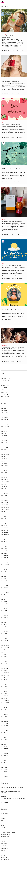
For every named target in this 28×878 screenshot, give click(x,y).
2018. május (4, 599)
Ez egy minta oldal (5, 380)
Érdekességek (5, 263)
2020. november (4, 530)
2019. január (4, 580)
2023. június (4, 458)
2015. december (4, 665)
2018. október (4, 587)
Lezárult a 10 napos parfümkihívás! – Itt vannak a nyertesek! (13, 796)
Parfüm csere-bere (5, 839)
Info (2, 820)
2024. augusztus (5, 426)
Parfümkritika (4, 219)
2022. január (4, 497)
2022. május (4, 488)
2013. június (4, 735)
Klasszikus (3, 829)
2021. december (4, 500)
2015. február (4, 688)
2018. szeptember (5, 590)
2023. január (4, 470)
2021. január (4, 525)
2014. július (3, 705)
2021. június (4, 514)
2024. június (4, 431)
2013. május (4, 737)
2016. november (4, 640)
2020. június (4, 541)
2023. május (4, 461)
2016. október (4, 642)
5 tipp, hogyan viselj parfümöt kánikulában (11, 265)
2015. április (4, 684)
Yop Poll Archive (5, 396)
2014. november (4, 695)
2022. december (4, 472)
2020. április (4, 546)
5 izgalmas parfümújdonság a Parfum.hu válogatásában (11, 802)
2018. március (4, 603)
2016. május (4, 654)
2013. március (4, 741)
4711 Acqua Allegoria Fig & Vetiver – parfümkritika (13, 798)
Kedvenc (3, 827)
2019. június (4, 569)
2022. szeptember (5, 479)
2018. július (3, 594)
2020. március (4, 548)
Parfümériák (4, 843)
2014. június (4, 707)
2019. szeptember (5, 562)
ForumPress (4, 382)
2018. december (4, 583)
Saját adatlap (4, 394)
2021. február (4, 523)
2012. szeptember (5, 755)
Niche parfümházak (5, 834)
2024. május (4, 433)
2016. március (4, 659)
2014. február (4, 716)
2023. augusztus (5, 454)
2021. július (3, 511)
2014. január (4, 718)
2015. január (4, 691)
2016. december (4, 638)
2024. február (4, 440)
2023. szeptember (5, 451)
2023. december (4, 445)
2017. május (4, 626)
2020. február (4, 550)
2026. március (4, 408)
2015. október (4, 670)
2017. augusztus (5, 619)
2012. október (4, 753)
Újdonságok (4, 34)
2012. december (4, 748)
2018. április (4, 601)
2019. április (4, 573)
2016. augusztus (5, 647)
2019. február (4, 578)
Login (2, 389)
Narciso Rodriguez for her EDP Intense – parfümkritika (10, 792)
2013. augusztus (5, 730)
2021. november (4, 502)
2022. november (4, 474)
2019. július (3, 567)
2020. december (4, 527)
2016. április (4, 656)
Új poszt (3, 855)
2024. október (4, 422)
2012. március (4, 769)
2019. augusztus (5, 564)
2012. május (4, 764)
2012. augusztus (5, 758)
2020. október (4, 532)
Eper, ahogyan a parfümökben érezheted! (11, 124)
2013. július (3, 732)
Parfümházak (4, 846)
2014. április (4, 712)
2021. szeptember (5, 507)
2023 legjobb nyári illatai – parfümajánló (11, 169)
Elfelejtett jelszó (5, 378)
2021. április (4, 518)
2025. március (4, 412)
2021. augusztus (5, 509)
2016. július (3, 649)
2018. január (4, 608)
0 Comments (19, 50)
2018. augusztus (5, 592)
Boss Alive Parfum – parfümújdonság (10, 81)
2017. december (4, 610)
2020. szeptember (5, 534)
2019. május (4, 571)
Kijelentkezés (4, 387)
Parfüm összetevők (5, 841)
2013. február (4, 744)
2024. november (4, 419)
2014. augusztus (5, 702)
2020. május (4, 544)
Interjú (3, 823)
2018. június (4, 596)
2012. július (3, 760)
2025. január (4, 415)
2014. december (4, 693)
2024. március (4, 438)
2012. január (4, 774)
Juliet (10, 873)
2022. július (3, 484)
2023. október (4, 449)
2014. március (4, 714)
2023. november (4, 447)
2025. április (4, 410)
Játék (2, 825)
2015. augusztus (5, 675)
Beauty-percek (4, 813)
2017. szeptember (5, 617)
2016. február (4, 661)
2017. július (3, 622)
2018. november (4, 585)
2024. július (3, 428)
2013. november (4, 723)
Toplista (3, 122)
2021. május (4, 516)
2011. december (4, 776)
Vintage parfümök (5, 859)
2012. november (4, 751)
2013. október (4, 725)
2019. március (4, 576)
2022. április (4, 491)
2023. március (4, 465)
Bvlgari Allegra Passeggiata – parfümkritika (11, 221)
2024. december (4, 417)
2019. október (4, 560)
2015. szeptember (5, 672)
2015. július (3, 677)
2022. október (4, 477)
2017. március (4, 631)
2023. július (3, 456)
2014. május (4, 709)
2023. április (4, 463)
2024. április (4, 435)
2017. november (4, 613)
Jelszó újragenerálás (6, 385)
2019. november (4, 557)
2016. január (4, 663)
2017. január (4, 636)
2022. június (4, 486)
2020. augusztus (5, 537)
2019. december (4, 555)
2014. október (4, 698)
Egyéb (2, 816)
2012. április (4, 767)
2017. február (4, 633)
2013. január (4, 746)
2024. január (4, 442)
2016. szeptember (5, 645)
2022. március (4, 493)
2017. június (4, 624)
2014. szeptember (5, 700)
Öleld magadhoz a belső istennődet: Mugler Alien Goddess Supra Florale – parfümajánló (13, 347)
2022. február (4, 495)
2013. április (4, 739)
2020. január (4, 553)
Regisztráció (4, 392)
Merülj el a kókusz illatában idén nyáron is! (11, 310)
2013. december (4, 721)
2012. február (4, 771)
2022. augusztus (5, 481)
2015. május (4, 682)
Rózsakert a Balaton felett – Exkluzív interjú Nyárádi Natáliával (12, 788)
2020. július (3, 539)
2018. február (4, 606)
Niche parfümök (5, 836)
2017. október (4, 615)
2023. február (4, 468)
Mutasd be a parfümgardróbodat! (9, 832)
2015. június (4, 679)
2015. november (4, 668)
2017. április (4, 629)
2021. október (4, 504)
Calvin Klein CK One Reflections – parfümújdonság (10, 36)
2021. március (4, 521)
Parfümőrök (4, 850)
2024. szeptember (5, 424)
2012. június (4, 762)
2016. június (4, 652)
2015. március (4, 686)
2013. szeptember (5, 728)
